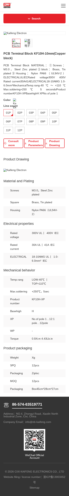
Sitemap (34, 487)
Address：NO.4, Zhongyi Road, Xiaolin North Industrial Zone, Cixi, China (30, 415)
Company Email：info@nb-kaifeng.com (27, 422)
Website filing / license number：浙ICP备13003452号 (34, 479)
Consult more (13, 143)
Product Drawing (54, 143)
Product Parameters (35, 143)
